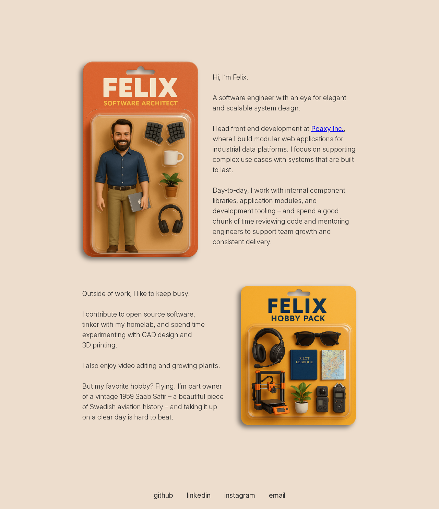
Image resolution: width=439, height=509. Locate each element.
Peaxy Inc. (327, 129)
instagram (239, 495)
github (163, 495)
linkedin (199, 495)
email (277, 495)
